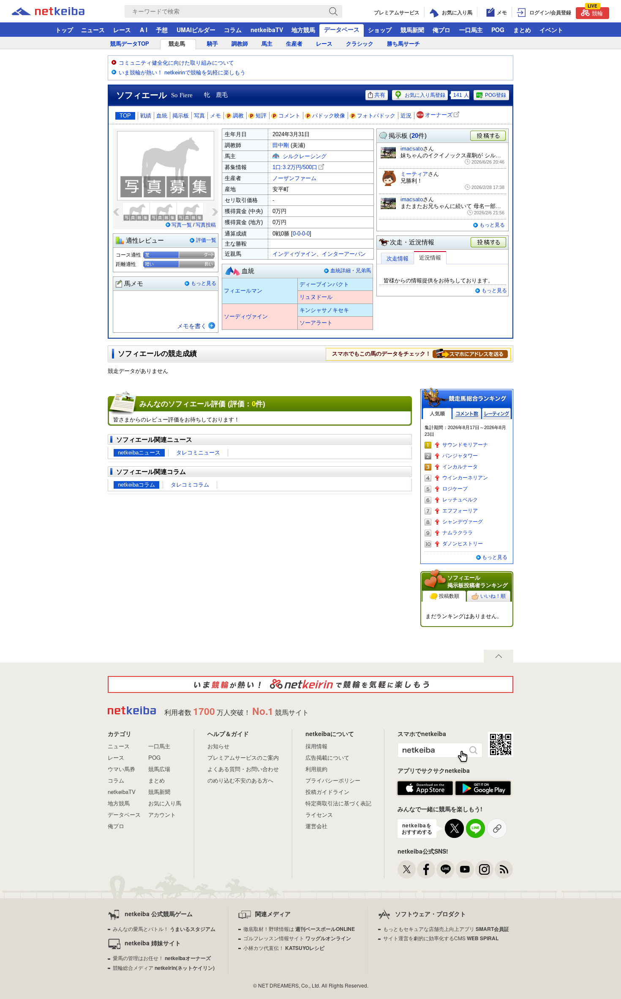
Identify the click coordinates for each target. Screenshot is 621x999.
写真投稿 (206, 225)
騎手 (212, 44)
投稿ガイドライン (327, 792)
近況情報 (430, 258)
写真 (199, 115)
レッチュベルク (460, 500)
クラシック (359, 44)
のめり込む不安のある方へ (240, 780)
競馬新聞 (412, 29)
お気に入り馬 (164, 803)
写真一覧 (182, 225)
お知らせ (218, 746)
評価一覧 (206, 240)
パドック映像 (328, 115)
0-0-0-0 (301, 233)
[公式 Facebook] (426, 869)
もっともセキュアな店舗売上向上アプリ (446, 928)
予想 (162, 29)
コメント (289, 115)
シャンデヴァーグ (462, 522)
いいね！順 (493, 596)
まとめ (522, 29)
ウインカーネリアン (465, 478)
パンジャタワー (460, 456)
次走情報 (398, 258)
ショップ (380, 29)
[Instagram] (484, 869)
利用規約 (316, 769)
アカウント (162, 814)
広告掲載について (327, 757)
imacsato (411, 148)
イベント (551, 29)
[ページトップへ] (498, 656)
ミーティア (414, 174)
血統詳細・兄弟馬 (350, 271)
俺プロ (441, 29)
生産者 (294, 44)
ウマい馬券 (121, 769)
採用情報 (316, 746)
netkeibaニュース (139, 452)
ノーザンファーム (294, 178)
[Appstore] (425, 788)
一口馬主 (471, 29)
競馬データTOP (129, 44)
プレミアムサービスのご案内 (243, 757)
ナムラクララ (457, 533)
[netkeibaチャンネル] (465, 869)
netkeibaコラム (136, 485)
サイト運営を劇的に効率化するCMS (440, 938)
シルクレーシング (305, 156)
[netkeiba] (59, 11)
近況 (405, 115)
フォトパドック (376, 115)
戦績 (145, 115)
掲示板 (180, 115)
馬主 (266, 44)
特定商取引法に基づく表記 (338, 803)
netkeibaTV (267, 29)
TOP (125, 115)
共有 (379, 95)
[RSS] (504, 869)
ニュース (93, 29)
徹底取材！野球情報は (299, 928)
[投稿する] (489, 242)
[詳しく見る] (470, 353)
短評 (261, 115)
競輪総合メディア (164, 967)
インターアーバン (344, 254)
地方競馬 (303, 29)
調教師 (240, 44)
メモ (215, 115)
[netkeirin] (310, 684)
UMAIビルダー (196, 29)
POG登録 (495, 95)
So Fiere (182, 95)
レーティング (496, 413)
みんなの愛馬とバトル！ (164, 928)
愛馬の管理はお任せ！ (162, 957)
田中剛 (280, 145)
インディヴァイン (294, 254)
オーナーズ (438, 115)
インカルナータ (460, 467)
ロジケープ (455, 489)
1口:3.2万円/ (294, 167)
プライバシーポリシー (332, 780)
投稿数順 (449, 596)
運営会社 (316, 826)
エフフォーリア (460, 511)
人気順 (437, 413)
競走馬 (177, 44)
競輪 (595, 12)
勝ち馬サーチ (403, 44)
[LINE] (445, 869)
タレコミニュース (198, 452)
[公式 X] (407, 869)
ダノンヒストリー (462, 544)
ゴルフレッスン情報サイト (297, 938)
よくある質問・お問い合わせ (243, 769)
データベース (342, 29)
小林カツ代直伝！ (283, 947)
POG (497, 29)
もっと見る (203, 283)
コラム (233, 29)
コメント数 (466, 413)
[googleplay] (483, 788)
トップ (64, 29)
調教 (238, 115)
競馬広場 (159, 769)
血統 (161, 115)
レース (122, 29)
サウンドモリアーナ (465, 445)
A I (143, 29)
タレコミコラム (190, 485)
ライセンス (319, 814)
